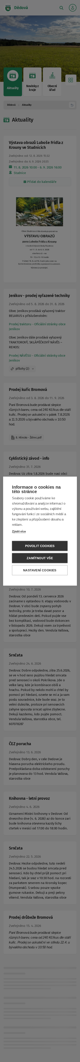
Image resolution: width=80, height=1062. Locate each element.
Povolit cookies (40, 545)
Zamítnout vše (40, 558)
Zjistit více (19, 531)
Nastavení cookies (39, 570)
